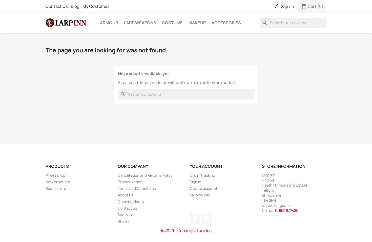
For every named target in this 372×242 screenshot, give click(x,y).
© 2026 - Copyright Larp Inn (186, 230)
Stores (124, 221)
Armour (109, 23)
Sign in (195, 181)
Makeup (197, 23)
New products (58, 181)
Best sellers (56, 188)
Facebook (195, 219)
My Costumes (96, 6)
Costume (172, 23)
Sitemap (125, 214)
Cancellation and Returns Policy (145, 175)
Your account (206, 166)
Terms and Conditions (137, 188)
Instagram (206, 219)
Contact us (127, 208)
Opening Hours (131, 201)
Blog (75, 6)
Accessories (226, 23)
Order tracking (202, 175)
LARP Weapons (140, 23)
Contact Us (57, 6)
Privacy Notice (130, 181)
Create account (203, 188)
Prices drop (56, 175)
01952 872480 (286, 210)
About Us (126, 195)
